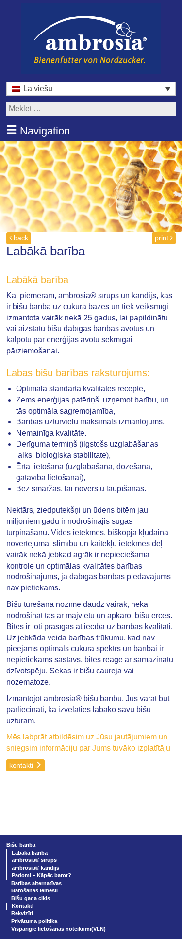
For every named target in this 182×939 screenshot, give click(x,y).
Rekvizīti (22, 913)
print (162, 238)
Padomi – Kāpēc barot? (41, 875)
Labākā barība (30, 852)
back (20, 238)
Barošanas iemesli (34, 890)
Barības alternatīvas (36, 883)
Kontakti (22, 906)
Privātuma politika (34, 921)
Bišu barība (20, 845)
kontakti (22, 765)
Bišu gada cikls (30, 898)
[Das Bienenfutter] (91, 38)
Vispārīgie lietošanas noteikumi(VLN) (58, 929)
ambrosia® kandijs (35, 868)
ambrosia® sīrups (34, 860)
